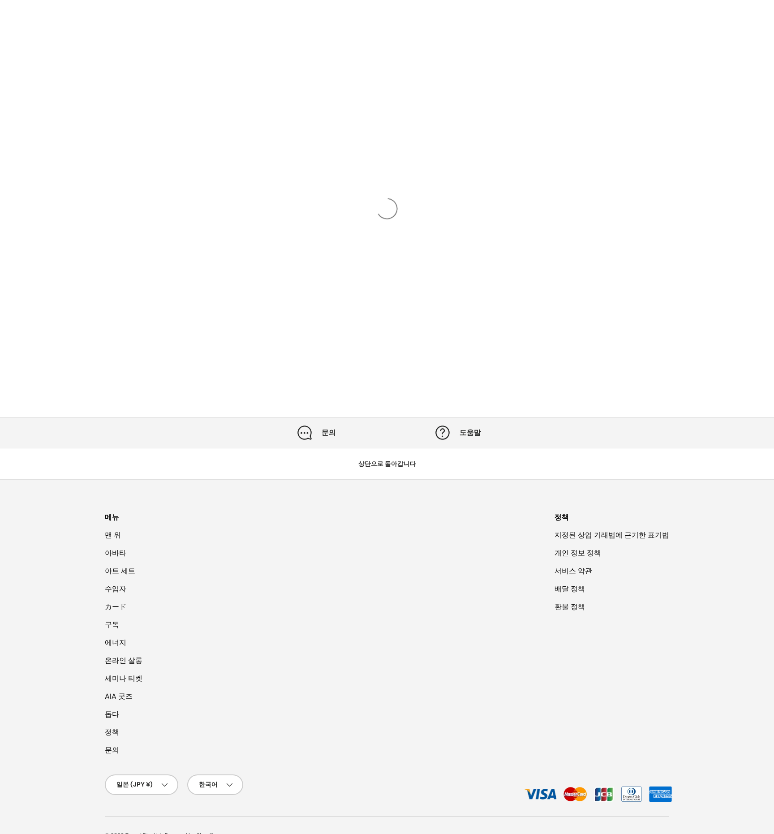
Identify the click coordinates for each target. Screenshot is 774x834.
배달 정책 (570, 588)
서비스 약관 (573, 571)
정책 (112, 732)
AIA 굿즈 (119, 696)
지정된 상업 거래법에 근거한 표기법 (612, 535)
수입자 (115, 588)
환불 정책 (570, 606)
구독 (112, 624)
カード (115, 606)
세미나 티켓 (123, 678)
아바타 (115, 553)
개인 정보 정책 (578, 553)
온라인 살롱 (123, 660)
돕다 (112, 714)
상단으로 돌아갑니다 (387, 464)
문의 (112, 750)
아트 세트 (120, 571)
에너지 (115, 642)
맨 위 (113, 535)
